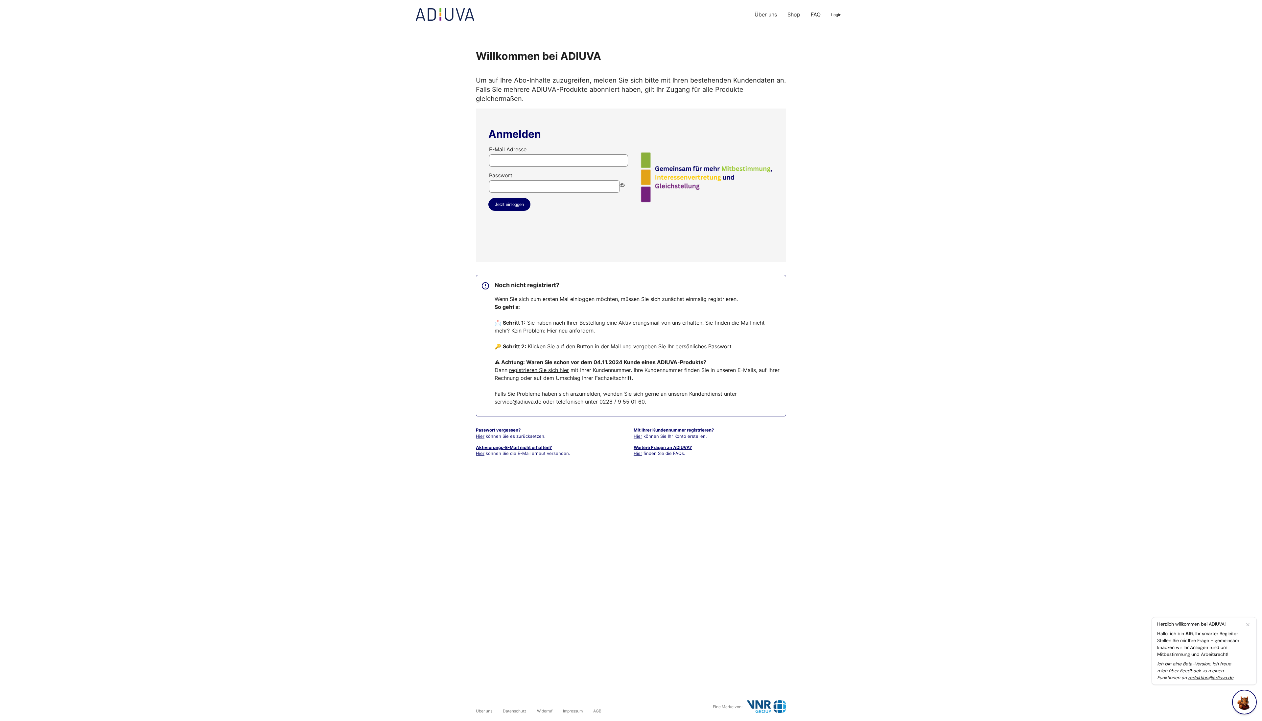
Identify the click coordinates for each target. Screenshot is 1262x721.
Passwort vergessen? (498, 430)
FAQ (816, 14)
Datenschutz (514, 711)
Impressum (573, 711)
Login (836, 14)
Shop (793, 14)
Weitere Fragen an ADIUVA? (663, 447)
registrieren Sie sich (539, 370)
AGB (597, 711)
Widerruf (544, 711)
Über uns (766, 14)
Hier (480, 436)
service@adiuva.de (518, 401)
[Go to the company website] (766, 706)
